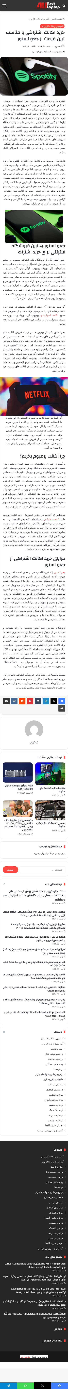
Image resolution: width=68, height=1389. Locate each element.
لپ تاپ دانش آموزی (53, 1100)
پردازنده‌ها (58, 1069)
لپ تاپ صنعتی (56, 1105)
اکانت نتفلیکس (51, 519)
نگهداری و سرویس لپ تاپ (50, 1130)
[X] (54, 701)
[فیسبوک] (61, 701)
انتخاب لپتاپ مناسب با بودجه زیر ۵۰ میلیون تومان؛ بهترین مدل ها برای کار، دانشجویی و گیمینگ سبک (34, 976)
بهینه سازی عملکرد (54, 1064)
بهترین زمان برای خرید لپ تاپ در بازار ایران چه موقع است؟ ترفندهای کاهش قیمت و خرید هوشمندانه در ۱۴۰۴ (38, 926)
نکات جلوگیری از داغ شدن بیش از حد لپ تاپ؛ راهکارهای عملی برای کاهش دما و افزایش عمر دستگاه (34, 895)
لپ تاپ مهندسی (55, 1120)
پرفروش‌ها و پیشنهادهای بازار (49, 1074)
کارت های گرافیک (54, 1089)
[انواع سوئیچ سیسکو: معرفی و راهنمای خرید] (18, 772)
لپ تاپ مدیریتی (55, 1115)
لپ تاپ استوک (56, 1094)
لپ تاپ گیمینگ (56, 1110)
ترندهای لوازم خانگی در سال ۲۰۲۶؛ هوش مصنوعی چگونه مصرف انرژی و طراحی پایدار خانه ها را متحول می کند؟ (34, 914)
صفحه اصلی (57, 19)
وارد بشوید (39, 853)
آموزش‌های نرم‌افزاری (52, 1043)
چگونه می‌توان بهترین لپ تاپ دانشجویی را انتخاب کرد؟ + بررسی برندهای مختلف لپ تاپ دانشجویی (18, 825)
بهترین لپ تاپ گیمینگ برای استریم (52, 789)
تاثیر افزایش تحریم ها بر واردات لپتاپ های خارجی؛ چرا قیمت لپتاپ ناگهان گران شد (34, 964)
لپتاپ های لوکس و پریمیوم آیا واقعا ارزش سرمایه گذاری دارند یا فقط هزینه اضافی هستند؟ (34, 1001)
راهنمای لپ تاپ (55, 1084)
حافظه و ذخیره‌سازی (53, 1079)
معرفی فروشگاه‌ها (54, 1125)
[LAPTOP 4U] (46, 5)
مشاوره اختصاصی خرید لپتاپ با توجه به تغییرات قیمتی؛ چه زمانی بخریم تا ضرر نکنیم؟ (34, 989)
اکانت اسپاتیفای (49, 315)
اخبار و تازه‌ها (57, 1048)
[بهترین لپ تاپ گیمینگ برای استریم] (50, 773)
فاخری (57, 46)
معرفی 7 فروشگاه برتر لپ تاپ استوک (50, 825)
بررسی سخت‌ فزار (54, 1054)
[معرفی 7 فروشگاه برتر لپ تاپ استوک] (50, 810)
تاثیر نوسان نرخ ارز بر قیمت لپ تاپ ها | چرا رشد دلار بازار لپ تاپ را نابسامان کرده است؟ (34, 1014)
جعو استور (59, 572)
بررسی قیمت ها (55, 1059)
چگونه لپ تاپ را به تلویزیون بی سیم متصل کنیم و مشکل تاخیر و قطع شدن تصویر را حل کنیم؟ (34, 939)
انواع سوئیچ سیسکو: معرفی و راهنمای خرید (18, 787)
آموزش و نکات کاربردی (38, 19)
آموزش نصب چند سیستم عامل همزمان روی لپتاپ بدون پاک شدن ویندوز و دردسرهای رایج (34, 951)
